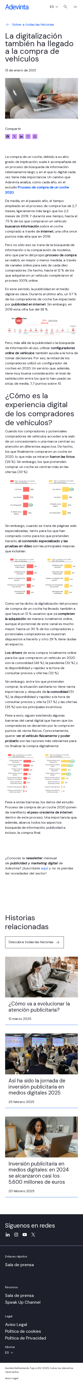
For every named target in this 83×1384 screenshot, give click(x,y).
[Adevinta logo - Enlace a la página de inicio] (17, 7)
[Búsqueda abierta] (65, 7)
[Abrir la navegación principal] (73, 7)
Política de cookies (23, 1331)
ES (56, 7)
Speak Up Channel (22, 1302)
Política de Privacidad (25, 1338)
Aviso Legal (16, 1324)
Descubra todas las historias (31, 942)
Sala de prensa (19, 1264)
